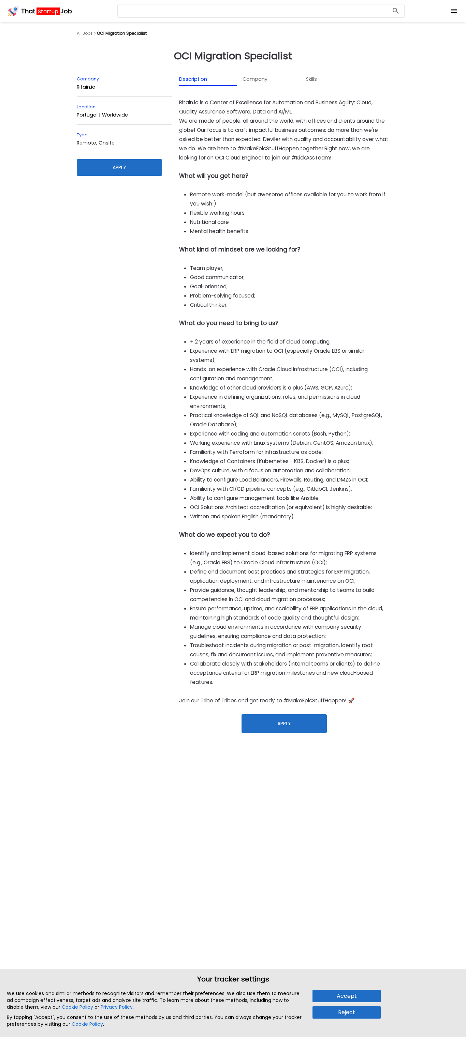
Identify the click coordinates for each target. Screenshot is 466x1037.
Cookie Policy (77, 1007)
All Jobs (85, 33)
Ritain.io (86, 86)
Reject (346, 1012)
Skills (311, 79)
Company (255, 79)
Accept (347, 996)
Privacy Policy (117, 1007)
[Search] (396, 11)
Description (193, 79)
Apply (119, 167)
